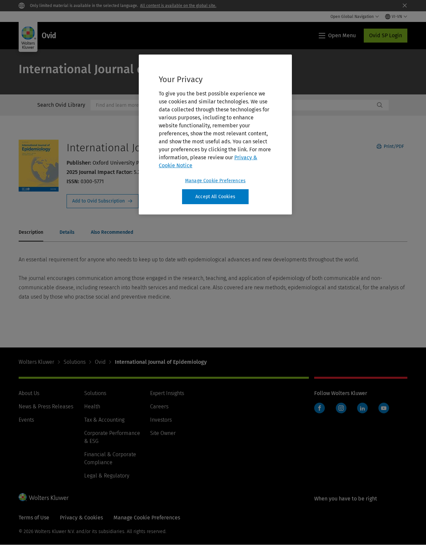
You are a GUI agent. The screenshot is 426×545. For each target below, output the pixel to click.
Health (92, 406)
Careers (159, 406)
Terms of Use (34, 517)
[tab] (31, 232)
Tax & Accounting (104, 420)
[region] (215, 135)
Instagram (341, 408)
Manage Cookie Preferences (215, 181)
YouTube (383, 408)
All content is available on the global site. (178, 5)
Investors (161, 420)
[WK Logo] (44, 497)
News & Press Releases (46, 406)
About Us (29, 393)
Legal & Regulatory (106, 476)
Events (26, 420)
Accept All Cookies (215, 197)
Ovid (100, 362)
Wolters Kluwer (36, 362)
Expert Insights (167, 393)
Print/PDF (393, 146)
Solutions (75, 362)
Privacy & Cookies (81, 517)
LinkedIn (362, 408)
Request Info (102, 201)
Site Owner (163, 433)
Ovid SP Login (385, 35)
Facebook (319, 408)
